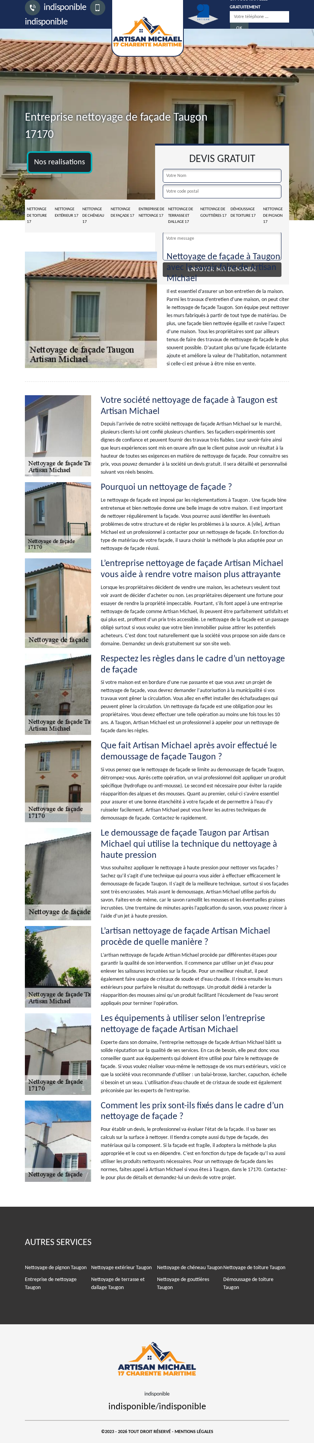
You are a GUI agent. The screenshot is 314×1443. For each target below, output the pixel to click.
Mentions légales (194, 1432)
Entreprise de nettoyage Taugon (51, 1284)
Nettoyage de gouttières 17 (213, 212)
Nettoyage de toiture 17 (37, 215)
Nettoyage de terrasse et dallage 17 (180, 215)
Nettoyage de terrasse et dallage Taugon (118, 1284)
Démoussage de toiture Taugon (248, 1284)
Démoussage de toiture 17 (243, 212)
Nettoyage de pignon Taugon (56, 1268)
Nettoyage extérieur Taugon (121, 1268)
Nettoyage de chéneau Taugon (189, 1268)
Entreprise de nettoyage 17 (151, 212)
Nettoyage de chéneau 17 (93, 215)
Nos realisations (59, 162)
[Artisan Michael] (157, 1357)
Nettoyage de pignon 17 (273, 215)
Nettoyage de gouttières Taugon (183, 1284)
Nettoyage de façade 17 (122, 212)
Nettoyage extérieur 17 (66, 212)
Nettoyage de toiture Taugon (254, 1268)
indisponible (64, 7)
